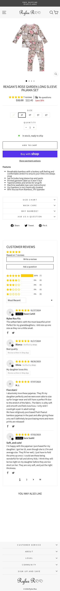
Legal (29, 558)
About (29, 551)
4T (30, 114)
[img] (23, 310)
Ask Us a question (30, 216)
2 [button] (26, 479)
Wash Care (30, 205)
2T (14, 114)
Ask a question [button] (30, 266)
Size (30, 110)
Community (29, 565)
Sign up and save (29, 571)
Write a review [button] (30, 259)
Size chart (30, 200)
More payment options (30, 161)
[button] (16, 97)
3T (22, 114)
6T (46, 114)
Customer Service (29, 545)
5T (38, 114)
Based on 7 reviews (15, 255)
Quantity (30, 122)
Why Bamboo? (30, 211)
